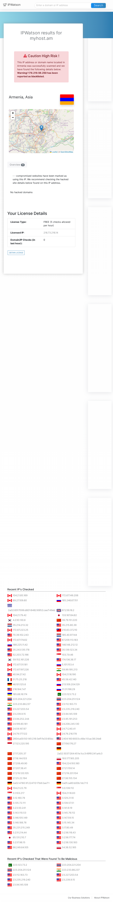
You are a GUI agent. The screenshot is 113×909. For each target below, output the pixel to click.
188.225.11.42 (20, 644)
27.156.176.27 (68, 743)
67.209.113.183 (69, 639)
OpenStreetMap (66, 152)
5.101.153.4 (67, 664)
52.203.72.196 (20, 654)
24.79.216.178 (69, 733)
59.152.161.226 (20, 659)
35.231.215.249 (21, 827)
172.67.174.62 (19, 639)
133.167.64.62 (69, 615)
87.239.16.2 (67, 610)
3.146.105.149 (19, 817)
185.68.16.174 (19, 694)
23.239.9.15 (19, 713)
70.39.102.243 (20, 634)
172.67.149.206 (69, 595)
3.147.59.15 (67, 817)
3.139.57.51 (67, 802)
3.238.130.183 (69, 842)
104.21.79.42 (19, 615)
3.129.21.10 (67, 797)
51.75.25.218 (19, 679)
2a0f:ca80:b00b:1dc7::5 (74, 783)
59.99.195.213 (69, 669)
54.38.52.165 (68, 847)
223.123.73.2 (68, 694)
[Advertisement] (100, 57)
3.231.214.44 (19, 832)
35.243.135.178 (20, 649)
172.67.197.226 (20, 669)
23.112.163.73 (69, 704)
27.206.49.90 (19, 763)
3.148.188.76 (19, 822)
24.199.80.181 (20, 723)
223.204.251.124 (70, 699)
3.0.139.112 (67, 788)
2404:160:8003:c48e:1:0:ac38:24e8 (81, 738)
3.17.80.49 (67, 827)
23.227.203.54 (20, 709)
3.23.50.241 (19, 807)
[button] (41, 128)
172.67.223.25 (20, 629)
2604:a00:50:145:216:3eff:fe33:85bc (32, 738)
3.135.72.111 (19, 802)
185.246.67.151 (69, 600)
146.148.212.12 (69, 644)
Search (98, 5)
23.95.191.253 (69, 718)
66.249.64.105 (20, 847)
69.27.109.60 (19, 600)
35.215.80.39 (69, 625)
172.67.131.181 (20, 664)
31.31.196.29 (68, 689)
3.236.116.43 (68, 832)
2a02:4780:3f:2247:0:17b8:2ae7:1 (30, 783)
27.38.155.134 (69, 778)
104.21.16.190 (68, 674)
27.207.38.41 (19, 768)
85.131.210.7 (19, 837)
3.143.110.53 (19, 812)
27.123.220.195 (20, 743)
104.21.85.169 (20, 595)
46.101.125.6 (19, 684)
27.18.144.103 (19, 758)
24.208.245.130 (70, 723)
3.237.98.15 (18, 842)
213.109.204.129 (70, 684)
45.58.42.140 (68, 679)
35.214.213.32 (20, 625)
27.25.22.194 (19, 778)
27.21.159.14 (68, 768)
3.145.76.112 (68, 812)
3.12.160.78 (18, 797)
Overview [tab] (17, 164)
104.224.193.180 (70, 763)
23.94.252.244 (20, 718)
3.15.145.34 (67, 822)
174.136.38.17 (68, 659)
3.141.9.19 (66, 807)
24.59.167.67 (19, 728)
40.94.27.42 (19, 674)
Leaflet (54, 152)
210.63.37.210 (69, 629)
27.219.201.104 (69, 773)
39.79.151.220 (69, 620)
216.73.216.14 (51, 232)
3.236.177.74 (68, 837)
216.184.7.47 (19, 689)
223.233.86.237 (21, 704)
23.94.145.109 (69, 713)
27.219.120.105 (20, 773)
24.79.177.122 (19, 733)
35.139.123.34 (69, 649)
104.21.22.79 (19, 788)
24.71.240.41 (68, 728)
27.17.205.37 (19, 753)
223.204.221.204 (21, 699)
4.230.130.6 (19, 620)
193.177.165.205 (70, 758)
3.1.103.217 (18, 793)
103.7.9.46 (67, 654)
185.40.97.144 (69, 634)
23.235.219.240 (70, 709)
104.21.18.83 (68, 793)
